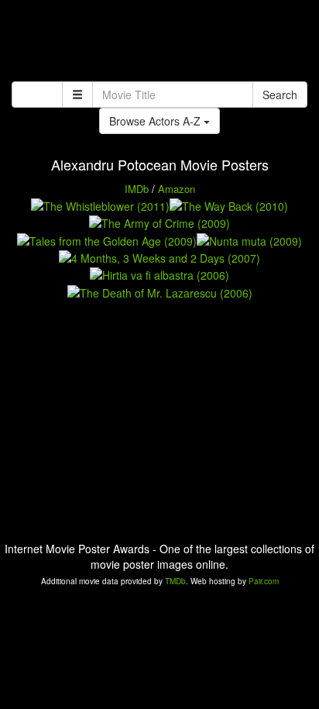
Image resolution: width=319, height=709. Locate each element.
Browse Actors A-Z (156, 121)
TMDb (175, 581)
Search (279, 94)
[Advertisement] (159, 42)
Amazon (176, 188)
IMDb (137, 188)
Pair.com (264, 581)
